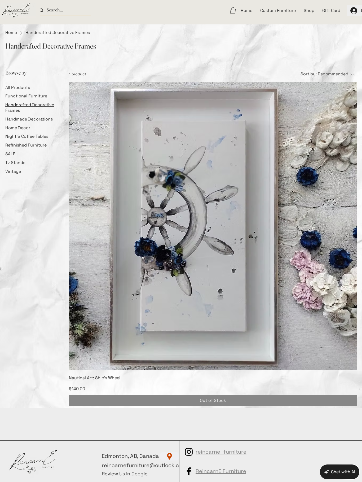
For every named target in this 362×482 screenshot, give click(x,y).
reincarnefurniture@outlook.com (144, 465)
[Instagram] (189, 452)
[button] (233, 10)
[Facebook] (189, 471)
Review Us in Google (125, 474)
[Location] (169, 456)
